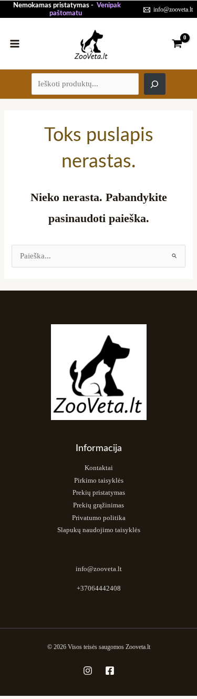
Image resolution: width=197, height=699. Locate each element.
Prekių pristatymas (98, 492)
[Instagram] (87, 670)
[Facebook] (110, 670)
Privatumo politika (99, 518)
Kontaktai (99, 468)
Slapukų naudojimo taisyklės (98, 530)
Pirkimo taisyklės (98, 480)
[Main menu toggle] (14, 43)
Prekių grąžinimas (98, 505)
